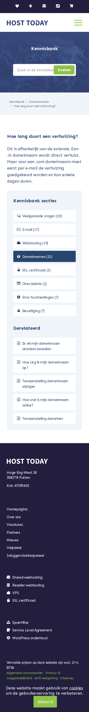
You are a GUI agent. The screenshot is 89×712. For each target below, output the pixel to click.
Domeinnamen (39, 101)
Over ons (14, 517)
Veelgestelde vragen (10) (42, 216)
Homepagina (17, 509)
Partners (13, 532)
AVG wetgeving (46, 678)
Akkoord (45, 701)
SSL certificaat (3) (36, 270)
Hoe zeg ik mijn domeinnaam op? (45, 365)
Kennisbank (16, 101)
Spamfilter (20, 622)
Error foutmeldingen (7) (40, 297)
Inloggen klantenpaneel (25, 555)
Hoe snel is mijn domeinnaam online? (45, 402)
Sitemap (66, 678)
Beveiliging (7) (33, 311)
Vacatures (15, 525)
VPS (15, 593)
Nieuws (12, 540)
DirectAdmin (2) (34, 284)
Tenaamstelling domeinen (42, 419)
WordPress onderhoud (29, 638)
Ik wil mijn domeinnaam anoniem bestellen (41, 346)
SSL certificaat (24, 600)
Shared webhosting (27, 577)
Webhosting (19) (35, 243)
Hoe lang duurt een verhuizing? (35, 106)
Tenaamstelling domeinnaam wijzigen (45, 384)
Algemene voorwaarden (25, 673)
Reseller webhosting (28, 585)
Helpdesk (14, 548)
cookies (76, 688)
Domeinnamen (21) (37, 257)
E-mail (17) (30, 230)
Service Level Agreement (32, 630)
